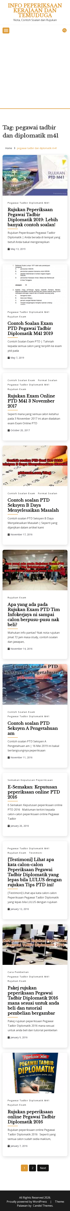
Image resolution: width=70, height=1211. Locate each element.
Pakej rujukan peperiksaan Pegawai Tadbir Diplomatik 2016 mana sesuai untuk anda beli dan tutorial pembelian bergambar (33, 1001)
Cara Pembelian (18, 972)
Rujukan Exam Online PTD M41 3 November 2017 (31, 401)
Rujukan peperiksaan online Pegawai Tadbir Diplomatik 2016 (31, 1116)
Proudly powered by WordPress (27, 1201)
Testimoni (35, 852)
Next (43, 1168)
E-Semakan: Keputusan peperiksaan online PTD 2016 (34, 792)
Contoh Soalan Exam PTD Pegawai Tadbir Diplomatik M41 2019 (30, 328)
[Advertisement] (35, 72)
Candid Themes (43, 1205)
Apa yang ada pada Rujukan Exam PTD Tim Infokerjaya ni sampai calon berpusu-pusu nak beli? (34, 614)
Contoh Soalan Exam (21, 380)
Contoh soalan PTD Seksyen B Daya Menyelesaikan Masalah (33, 505)
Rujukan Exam (17, 316)
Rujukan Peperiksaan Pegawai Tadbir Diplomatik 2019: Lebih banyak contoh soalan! (33, 217)
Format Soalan (47, 380)
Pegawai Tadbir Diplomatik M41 (29, 202)
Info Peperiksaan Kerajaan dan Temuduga (35, 10)
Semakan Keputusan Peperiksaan (30, 780)
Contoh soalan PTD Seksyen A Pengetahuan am (33, 728)
